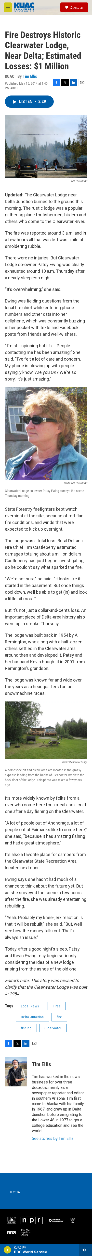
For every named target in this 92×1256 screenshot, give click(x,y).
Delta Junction (32, 1017)
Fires (57, 1006)
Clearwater (53, 1028)
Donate (76, 7)
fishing (26, 1028)
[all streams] (85, 1250)
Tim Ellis (30, 76)
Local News (30, 1006)
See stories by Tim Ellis (53, 1138)
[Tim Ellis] (16, 1071)
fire (59, 1017)
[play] (7, 1249)
